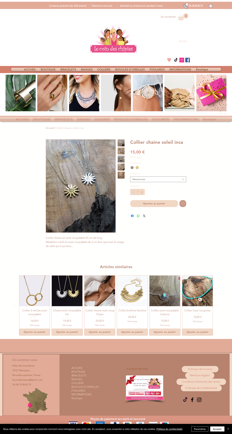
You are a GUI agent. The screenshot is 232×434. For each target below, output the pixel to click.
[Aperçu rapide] (34, 291)
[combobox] (158, 179)
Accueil (50, 127)
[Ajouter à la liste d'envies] (182, 203)
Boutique (76, 398)
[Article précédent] (14, 305)
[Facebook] (187, 60)
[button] (183, 16)
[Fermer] (228, 428)
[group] (116, 305)
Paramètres (200, 429)
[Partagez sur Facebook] (132, 216)
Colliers (135, 173)
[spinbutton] (137, 192)
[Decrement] (133, 192)
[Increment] (142, 192)
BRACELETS (78, 375)
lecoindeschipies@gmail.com (27, 379)
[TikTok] (176, 60)
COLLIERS (77, 383)
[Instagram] (181, 60)
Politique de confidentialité (169, 429)
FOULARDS (78, 390)
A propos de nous (137, 368)
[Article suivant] (217, 305)
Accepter (217, 429)
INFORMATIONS (81, 394)
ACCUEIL (77, 367)
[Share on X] (144, 216)
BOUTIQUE (78, 371)
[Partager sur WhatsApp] (138, 216)
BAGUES (76, 379)
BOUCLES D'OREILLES (85, 386)
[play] (222, 113)
